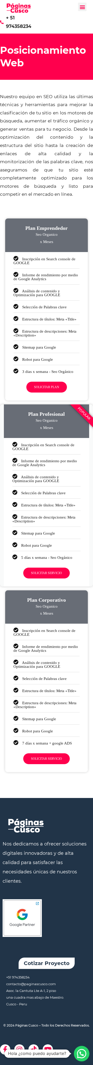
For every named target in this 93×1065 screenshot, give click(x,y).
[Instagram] (19, 1049)
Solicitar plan (46, 387)
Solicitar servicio (46, 573)
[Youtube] (48, 1049)
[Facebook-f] (5, 1049)
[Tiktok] (33, 1049)
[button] (82, 7)
